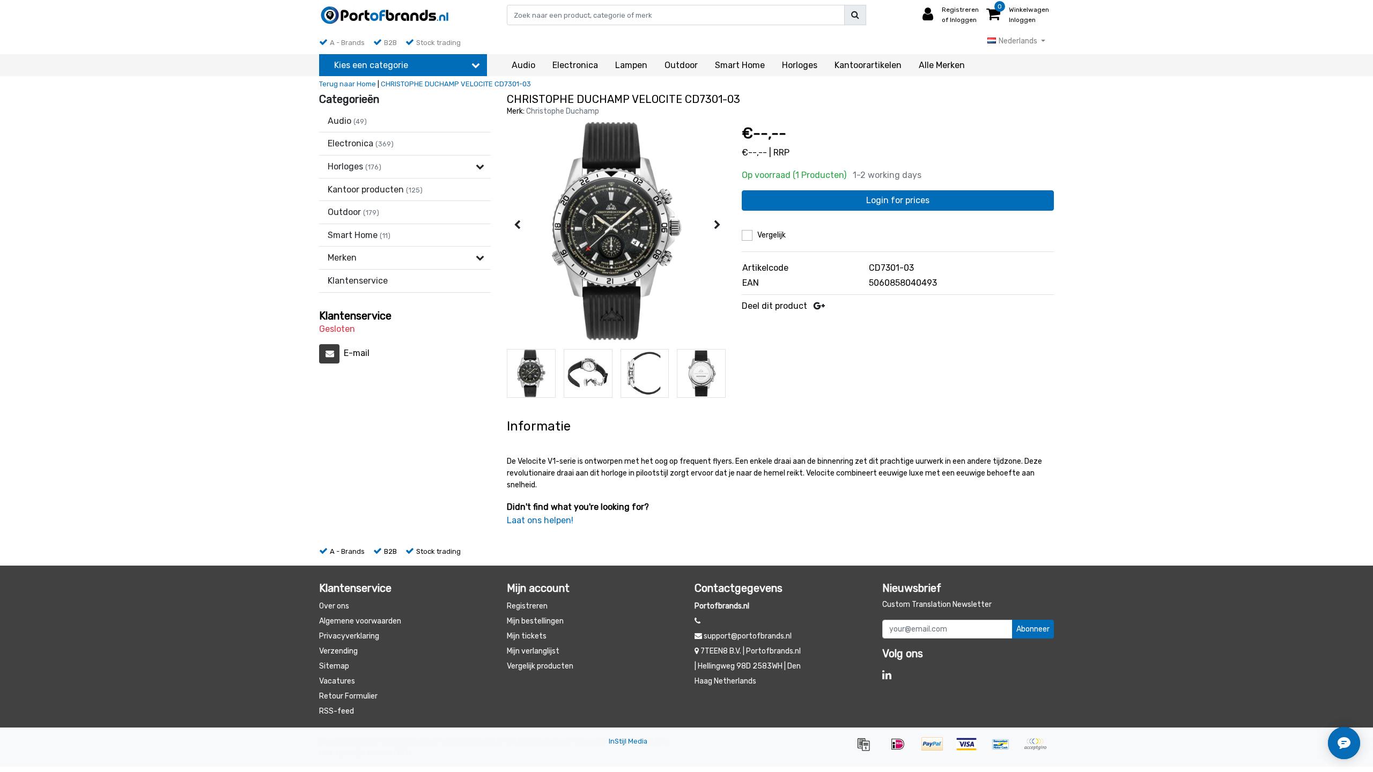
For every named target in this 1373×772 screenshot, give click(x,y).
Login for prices (897, 200)
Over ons (334, 606)
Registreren (527, 606)
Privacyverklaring (349, 636)
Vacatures (337, 681)
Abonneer (1033, 629)
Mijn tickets (527, 636)
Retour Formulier (348, 696)
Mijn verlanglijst (533, 651)
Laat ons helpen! (540, 520)
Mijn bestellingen (535, 621)
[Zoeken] (855, 15)
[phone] (697, 621)
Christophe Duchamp (562, 111)
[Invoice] (867, 749)
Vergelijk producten (540, 666)
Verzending (338, 651)
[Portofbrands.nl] (385, 15)
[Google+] (819, 306)
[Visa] (970, 749)
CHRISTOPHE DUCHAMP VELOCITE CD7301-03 (456, 84)
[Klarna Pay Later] (1038, 749)
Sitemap (334, 666)
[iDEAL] (901, 749)
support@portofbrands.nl (748, 636)
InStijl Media (628, 741)
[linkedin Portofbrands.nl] (886, 675)
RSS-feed (336, 711)
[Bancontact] (1004, 749)
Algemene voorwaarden (360, 621)
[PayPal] (936, 749)
